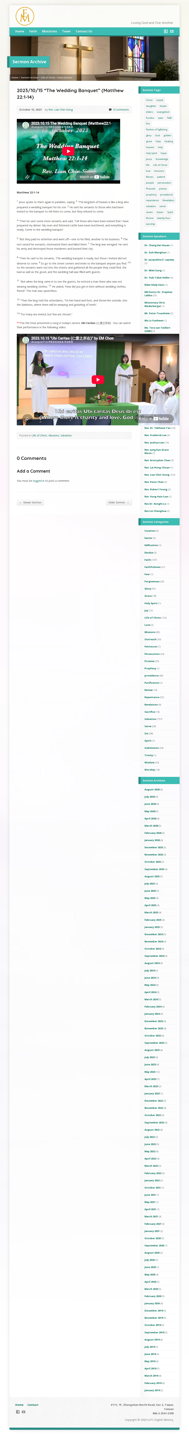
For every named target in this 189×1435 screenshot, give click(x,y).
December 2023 (154, 1021)
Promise (149, 661)
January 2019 (152, 1390)
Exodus (150, 117)
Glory (148, 588)
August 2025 (152, 876)
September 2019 (154, 1332)
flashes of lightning (156, 129)
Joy (146, 610)
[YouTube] (172, 31)
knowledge (162, 159)
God (157, 135)
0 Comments (110, 109)
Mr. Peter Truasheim (157, 313)
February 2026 (153, 833)
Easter (163, 106)
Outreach (151, 639)
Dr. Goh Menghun (155, 252)
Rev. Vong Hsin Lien (156, 496)
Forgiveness (152, 581)
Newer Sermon (30, 502)
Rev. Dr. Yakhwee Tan (158, 428)
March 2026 (151, 825)
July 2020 (150, 1260)
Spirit (170, 212)
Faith (33, 31)
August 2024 (152, 963)
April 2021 (150, 1209)
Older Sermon (118, 502)
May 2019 (150, 1361)
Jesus (149, 159)
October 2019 (153, 1325)
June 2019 (150, 1354)
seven (149, 212)
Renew (149, 690)
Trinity (149, 755)
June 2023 (150, 1064)
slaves (160, 212)
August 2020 (152, 1252)
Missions (54, 435)
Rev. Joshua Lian (154, 442)
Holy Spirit (151, 153)
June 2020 (150, 1267)
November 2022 (154, 1108)
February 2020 (153, 1296)
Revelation (168, 200)
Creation (150, 530)
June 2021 (150, 1194)
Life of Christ (48, 77)
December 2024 (154, 934)
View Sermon (65, 77)
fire (148, 123)
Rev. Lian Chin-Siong (61, 109)
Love (147, 625)
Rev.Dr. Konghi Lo (155, 503)
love (148, 171)
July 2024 (150, 970)
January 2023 (152, 1093)
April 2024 (150, 992)
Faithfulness (152, 567)
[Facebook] (166, 31)
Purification (152, 682)
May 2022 (150, 1151)
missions (159, 171)
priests (163, 188)
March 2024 (151, 999)
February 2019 (153, 1383)
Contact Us (84, 31)
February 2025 (153, 919)
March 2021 (151, 1216)
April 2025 (150, 905)
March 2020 (151, 1289)
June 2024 (150, 977)
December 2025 (154, 847)
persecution (164, 182)
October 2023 (153, 1035)
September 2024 (154, 956)
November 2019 (154, 1317)
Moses (150, 176)
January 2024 (152, 1013)
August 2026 (152, 789)
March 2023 (151, 1086)
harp (158, 141)
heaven (150, 147)
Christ (149, 100)
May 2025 (150, 898)
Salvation (66, 435)
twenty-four (163, 218)
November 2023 (154, 1028)
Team (66, 31)
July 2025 (150, 883)
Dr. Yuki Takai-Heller (157, 277)
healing (169, 141)
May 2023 (150, 1071)
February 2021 (153, 1223)
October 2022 (153, 1115)
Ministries (49, 31)
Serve (148, 726)
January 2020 (152, 1303)
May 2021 (150, 1202)
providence (166, 194)
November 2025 (154, 854)
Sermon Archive (29, 77)
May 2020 (150, 1274)
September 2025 (154, 869)
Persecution (152, 654)
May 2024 (150, 985)
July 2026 (150, 796)
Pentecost (151, 646)
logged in (38, 480)
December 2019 (154, 1310)
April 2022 (150, 1158)
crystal (159, 100)
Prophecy (150, 668)
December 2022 (154, 1100)
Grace (148, 595)
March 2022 (151, 1165)
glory (148, 135)
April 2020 (150, 1281)
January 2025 (152, 927)
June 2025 (150, 890)
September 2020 (154, 1245)
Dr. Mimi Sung (153, 270)
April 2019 (150, 1368)
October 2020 (153, 1238)
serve (162, 206)
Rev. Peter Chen (154, 482)
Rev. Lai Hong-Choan (157, 467)
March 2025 (151, 912)
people (150, 182)
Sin (146, 733)
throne (150, 218)
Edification (151, 545)
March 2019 (151, 1375)
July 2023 (150, 1057)
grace (149, 141)
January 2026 (152, 840)
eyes (160, 117)
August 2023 (152, 1050)
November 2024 (154, 941)
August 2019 (152, 1339)
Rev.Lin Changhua (155, 511)
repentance (152, 200)
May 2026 (150, 811)
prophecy (151, 194)
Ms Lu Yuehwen (154, 320)
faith (169, 117)
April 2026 (150, 818)
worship (150, 224)
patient (161, 176)
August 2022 (152, 1129)
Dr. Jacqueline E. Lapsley (159, 259)
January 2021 (152, 1231)
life (148, 165)
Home (19, 31)
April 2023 (150, 1079)
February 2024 (153, 1006)
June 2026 (150, 804)
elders (149, 112)
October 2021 (153, 1187)
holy (160, 147)
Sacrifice (150, 711)
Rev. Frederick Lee (155, 435)
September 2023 (154, 1042)
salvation (151, 206)
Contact (33, 1405)
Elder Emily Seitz (154, 284)
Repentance (152, 697)
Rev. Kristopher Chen (157, 460)
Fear (147, 574)
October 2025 (153, 861)
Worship (150, 769)
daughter (151, 106)
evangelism (163, 112)
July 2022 (150, 1137)
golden (167, 135)
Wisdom (149, 762)
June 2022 (150, 1144)
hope (164, 153)
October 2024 (153, 948)
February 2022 (153, 1173)
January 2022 (152, 1180)
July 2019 (150, 1346)
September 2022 (154, 1122)
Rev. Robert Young (156, 489)
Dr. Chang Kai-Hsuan (157, 245)
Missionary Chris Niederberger (155, 304)
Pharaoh (150, 188)
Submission (152, 747)
